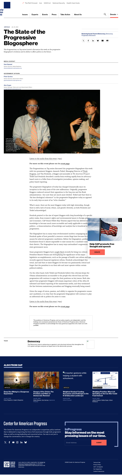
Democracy (34, 341)
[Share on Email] (102, 41)
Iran (40, 3)
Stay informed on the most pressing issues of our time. (85, 432)
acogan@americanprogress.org (12, 89)
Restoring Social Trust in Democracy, (94, 34)
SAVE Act (47, 3)
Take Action (65, 14)
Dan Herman (45, 400)
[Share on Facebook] (88, 41)
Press (54, 14)
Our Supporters (97, 469)
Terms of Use (96, 462)
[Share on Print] (107, 41)
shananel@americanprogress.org (13, 68)
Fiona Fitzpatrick (8, 400)
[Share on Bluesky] (98, 41)
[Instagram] (17, 442)
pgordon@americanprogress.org (12, 80)
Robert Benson (37, 400)
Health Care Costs (73, 3)
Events (45, 14)
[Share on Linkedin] (93, 41)
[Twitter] (5, 442)
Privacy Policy (97, 464)
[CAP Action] (10, 464)
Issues (25, 14)
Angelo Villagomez (18, 400)
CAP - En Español (98, 467)
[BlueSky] (25, 442)
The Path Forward (31, 3)
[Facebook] (9, 442)
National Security (59, 3)
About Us (78, 14)
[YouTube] (13, 442)
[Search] (105, 15)
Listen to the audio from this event (43, 158)
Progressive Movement (89, 35)
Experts (35, 14)
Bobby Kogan (105, 400)
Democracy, (109, 33)
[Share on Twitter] (83, 41)
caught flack (59, 252)
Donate (113, 14)
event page (65, 163)
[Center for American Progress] (7, 9)
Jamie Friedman (96, 400)
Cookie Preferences (98, 471)
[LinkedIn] (21, 442)
